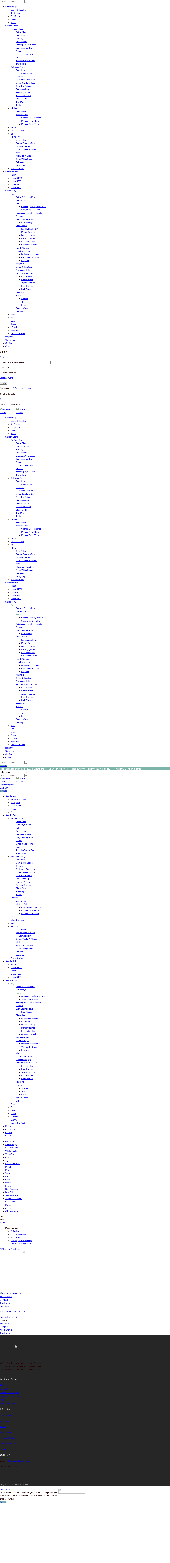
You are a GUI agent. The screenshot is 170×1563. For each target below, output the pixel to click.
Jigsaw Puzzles (28, 283)
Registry (9, 337)
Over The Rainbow (24, 86)
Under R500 (16, 181)
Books (19, 203)
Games (19, 51)
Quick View (5, 1303)
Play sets (25, 260)
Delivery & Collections (9, 1396)
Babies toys (21, 200)
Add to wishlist (6, 1297)
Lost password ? (7, 378)
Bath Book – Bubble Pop (13, 1311)
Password (5, 367)
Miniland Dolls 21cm (30, 121)
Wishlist (4, 788)
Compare (4, 1300)
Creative (19, 216)
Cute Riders (21, 140)
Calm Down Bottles (24, 73)
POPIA (3, 1426)
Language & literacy (29, 229)
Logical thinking (28, 235)
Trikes (24, 302)
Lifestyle (14, 327)
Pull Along (20, 162)
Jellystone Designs (19, 67)
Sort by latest (16, 1237)
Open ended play (23, 270)
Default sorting (17, 1231)
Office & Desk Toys (24, 54)
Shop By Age (11, 7)
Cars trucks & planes (30, 257)
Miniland (14, 108)
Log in (3, 383)
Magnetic (20, 264)
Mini (18, 153)
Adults (13, 22)
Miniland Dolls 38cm (30, 124)
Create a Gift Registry (9, 1393)
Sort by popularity (18, 1234)
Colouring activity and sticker (33, 206)
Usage (3, 1449)
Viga (12, 133)
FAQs (2, 1400)
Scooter (24, 299)
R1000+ (14, 175)
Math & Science (28, 232)
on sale (8, 1208)
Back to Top (5, 1489)
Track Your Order (7, 1404)
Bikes (23, 305)
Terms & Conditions (8, 1444)
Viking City (20, 165)
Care (13, 321)
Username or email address (13, 362)
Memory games (28, 238)
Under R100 (16, 187)
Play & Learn (21, 226)
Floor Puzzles (27, 286)
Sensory (19, 311)
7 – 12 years (16, 16)
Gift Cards (15, 330)
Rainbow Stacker (23, 95)
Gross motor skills (29, 245)
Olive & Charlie (17, 130)
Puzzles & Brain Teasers (26, 273)
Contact (3, 1389)
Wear (13, 314)
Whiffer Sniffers (17, 168)
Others (8, 346)
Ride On (19, 295)
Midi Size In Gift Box (25, 156)
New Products (11, 1189)
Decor (13, 324)
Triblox (19, 105)
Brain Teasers (27, 289)
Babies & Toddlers (18, 10)
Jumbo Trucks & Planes (26, 149)
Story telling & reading (30, 210)
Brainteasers (21, 41)
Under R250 (16, 184)
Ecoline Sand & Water (25, 143)
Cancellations (6, 1415)
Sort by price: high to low (21, 1244)
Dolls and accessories (31, 254)
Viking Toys (16, 137)
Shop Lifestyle (11, 191)
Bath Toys (20, 38)
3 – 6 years (15, 13)
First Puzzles (27, 276)
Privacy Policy (6, 1432)
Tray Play (20, 102)
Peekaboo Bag (22, 89)
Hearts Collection (23, 146)
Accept (3, 1502)
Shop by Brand (11, 26)
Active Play (21, 32)
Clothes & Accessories (31, 118)
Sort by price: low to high (21, 1240)
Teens (13, 19)
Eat (12, 318)
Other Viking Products (25, 159)
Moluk (13, 127)
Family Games (22, 248)
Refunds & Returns (8, 1438)
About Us (4, 1385)
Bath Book (20, 70)
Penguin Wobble (23, 92)
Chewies (20, 76)
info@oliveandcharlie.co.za (17, 1461)
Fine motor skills (28, 241)
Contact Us (10, 340)
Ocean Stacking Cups (25, 83)
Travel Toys (21, 64)
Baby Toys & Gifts (24, 35)
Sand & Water (22, 308)
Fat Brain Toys (17, 29)
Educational (21, 111)
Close (2, 357)
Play (12, 194)
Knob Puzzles (27, 279)
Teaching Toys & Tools (25, 61)
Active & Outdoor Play (25, 197)
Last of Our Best (18, 333)
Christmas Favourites (25, 80)
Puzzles (19, 57)
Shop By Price (11, 172)
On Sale (8, 343)
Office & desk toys (24, 267)
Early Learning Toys (24, 48)
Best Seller (10, 1192)
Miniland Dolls (22, 114)
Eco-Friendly (26, 222)
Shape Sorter (21, 99)
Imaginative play (23, 251)
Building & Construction (26, 45)
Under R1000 (16, 178)
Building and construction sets (29, 213)
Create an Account (23, 388)
